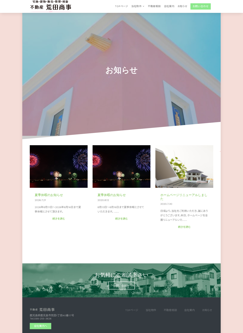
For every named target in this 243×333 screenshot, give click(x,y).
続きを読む (58, 218)
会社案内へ (40, 326)
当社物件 (136, 6)
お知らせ (182, 6)
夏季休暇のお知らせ (49, 194)
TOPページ (121, 6)
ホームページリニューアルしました (183, 196)
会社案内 (169, 6)
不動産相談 (154, 6)
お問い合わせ (121, 285)
